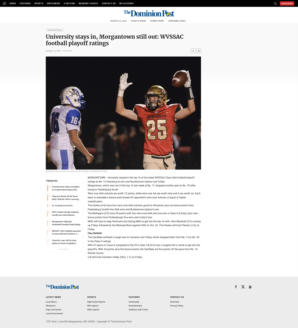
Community (134, 302)
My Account (126, 3)
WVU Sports (93, 306)
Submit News (157, 21)
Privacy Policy (176, 306)
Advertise (174, 302)
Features (25, 3)
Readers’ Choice (88, 3)
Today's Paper (138, 21)
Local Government (54, 313)
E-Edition (69, 3)
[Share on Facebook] (193, 51)
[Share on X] (198, 51)
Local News (51, 302)
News (13, 3)
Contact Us (109, 3)
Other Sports (93, 309)
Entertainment (135, 306)
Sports (38, 3)
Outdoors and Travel (138, 309)
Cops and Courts (53, 309)
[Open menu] (4, 3)
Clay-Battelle (54, 30)
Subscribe (287, 3)
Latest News (53, 297)
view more (63, 249)
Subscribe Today (177, 21)
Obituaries (53, 3)
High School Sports (96, 302)
